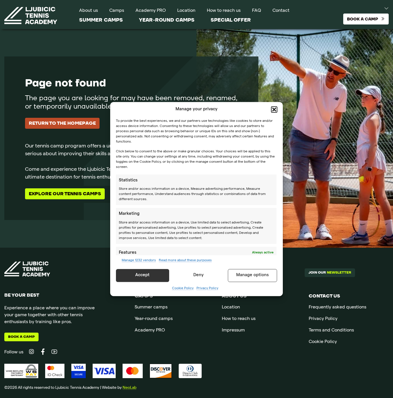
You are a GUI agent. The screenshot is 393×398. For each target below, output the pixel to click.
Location (186, 11)
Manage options (252, 275)
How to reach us (224, 11)
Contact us (324, 296)
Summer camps (101, 20)
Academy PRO (151, 11)
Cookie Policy (183, 288)
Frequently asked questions (337, 307)
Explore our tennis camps (65, 194)
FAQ (256, 11)
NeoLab (129, 388)
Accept (142, 275)
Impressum (233, 330)
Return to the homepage (62, 123)
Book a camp (21, 336)
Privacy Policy (207, 288)
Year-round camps (166, 20)
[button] (274, 110)
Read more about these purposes (185, 260)
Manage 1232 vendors (139, 260)
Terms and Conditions (331, 330)
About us (88, 11)
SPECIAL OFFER (231, 20)
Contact (280, 11)
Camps (116, 11)
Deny (198, 275)
